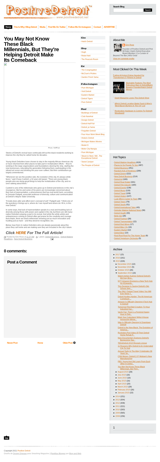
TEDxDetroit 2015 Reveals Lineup (132, 343)
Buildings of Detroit (89, 113)
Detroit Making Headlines (125, 162)
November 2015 (124, 267)
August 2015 (123, 372)
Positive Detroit (24, 451)
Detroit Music (119, 190)
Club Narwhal (87, 116)
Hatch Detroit (86, 41)
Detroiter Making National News (127, 210)
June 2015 (122, 378)
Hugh (83, 52)
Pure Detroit (86, 102)
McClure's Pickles (88, 73)
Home (40, 343)
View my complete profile (123, 59)
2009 (117, 413)
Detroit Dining (120, 174)
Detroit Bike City (121, 227)
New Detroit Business (123, 176)
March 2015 (123, 387)
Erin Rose (130, 45)
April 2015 (122, 384)
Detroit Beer (119, 233)
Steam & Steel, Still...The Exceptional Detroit (91, 157)
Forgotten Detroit (88, 131)
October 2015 (123, 270)
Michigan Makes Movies (91, 141)
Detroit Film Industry (122, 185)
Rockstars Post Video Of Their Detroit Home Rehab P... (133, 334)
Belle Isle (118, 216)
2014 (117, 396)
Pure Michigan (87, 88)
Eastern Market (87, 95)
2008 (117, 416)
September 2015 (125, 273)
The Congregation (89, 70)
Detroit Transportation (123, 221)
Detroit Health (120, 213)
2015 (117, 261)
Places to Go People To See (126, 165)
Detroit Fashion (120, 219)
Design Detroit (87, 120)
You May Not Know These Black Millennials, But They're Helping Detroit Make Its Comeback (31, 49)
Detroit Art (118, 179)
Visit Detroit (86, 91)
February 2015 (124, 390)
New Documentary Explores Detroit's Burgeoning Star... (133, 339)
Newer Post (12, 343)
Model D (85, 145)
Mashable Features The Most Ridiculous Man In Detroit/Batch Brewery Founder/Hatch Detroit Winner (139, 86)
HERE (21, 233)
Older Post (67, 343)
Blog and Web (75, 453)
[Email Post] (51, 239)
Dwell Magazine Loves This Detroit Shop (132, 98)
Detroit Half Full (88, 124)
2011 (117, 406)
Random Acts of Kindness (125, 171)
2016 (117, 258)
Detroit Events (120, 188)
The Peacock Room (89, 59)
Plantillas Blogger (57, 453)
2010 (117, 409)
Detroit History (120, 196)
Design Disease (20, 453)
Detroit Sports (120, 205)
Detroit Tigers (87, 98)
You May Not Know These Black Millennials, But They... (131, 368)
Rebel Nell (85, 56)
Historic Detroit (87, 138)
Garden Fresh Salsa (89, 77)
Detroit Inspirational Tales (125, 207)
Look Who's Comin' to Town (126, 199)
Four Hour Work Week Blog (93, 134)
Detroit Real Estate (122, 182)
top (6, 438)
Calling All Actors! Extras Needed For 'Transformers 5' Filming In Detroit (128, 76)
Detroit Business (121, 168)
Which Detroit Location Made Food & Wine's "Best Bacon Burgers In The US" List (133, 104)
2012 (117, 403)
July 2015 (122, 375)
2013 (117, 400)
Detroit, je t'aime (88, 127)
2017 (117, 254)
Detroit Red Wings (122, 224)
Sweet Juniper (87, 162)
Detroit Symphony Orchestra (126, 238)
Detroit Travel (120, 193)
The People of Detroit (90, 165)
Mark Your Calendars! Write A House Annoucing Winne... (133, 318)
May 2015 (122, 381)
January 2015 (123, 393)
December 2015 (124, 264)
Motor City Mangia (89, 149)
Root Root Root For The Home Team (129, 236)
